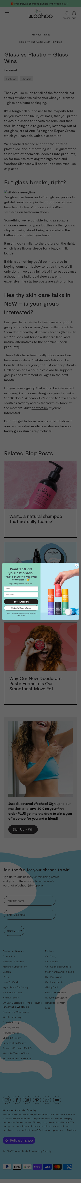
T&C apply (21, 615)
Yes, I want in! (21, 601)
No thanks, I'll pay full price (21, 608)
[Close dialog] (76, 565)
